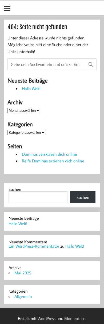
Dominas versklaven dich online (49, 154)
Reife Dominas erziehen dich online (53, 160)
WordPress (46, 318)
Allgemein (23, 296)
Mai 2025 (22, 272)
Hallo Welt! (31, 88)
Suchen (15, 189)
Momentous (74, 318)
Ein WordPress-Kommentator (34, 246)
